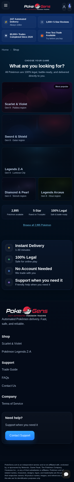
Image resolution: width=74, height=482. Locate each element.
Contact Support (20, 435)
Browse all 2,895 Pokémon (37, 225)
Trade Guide (10, 369)
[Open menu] (6, 5)
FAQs (5, 377)
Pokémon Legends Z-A (16, 351)
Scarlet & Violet (12, 343)
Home (5, 49)
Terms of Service (12, 403)
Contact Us (9, 385)
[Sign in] (64, 7)
